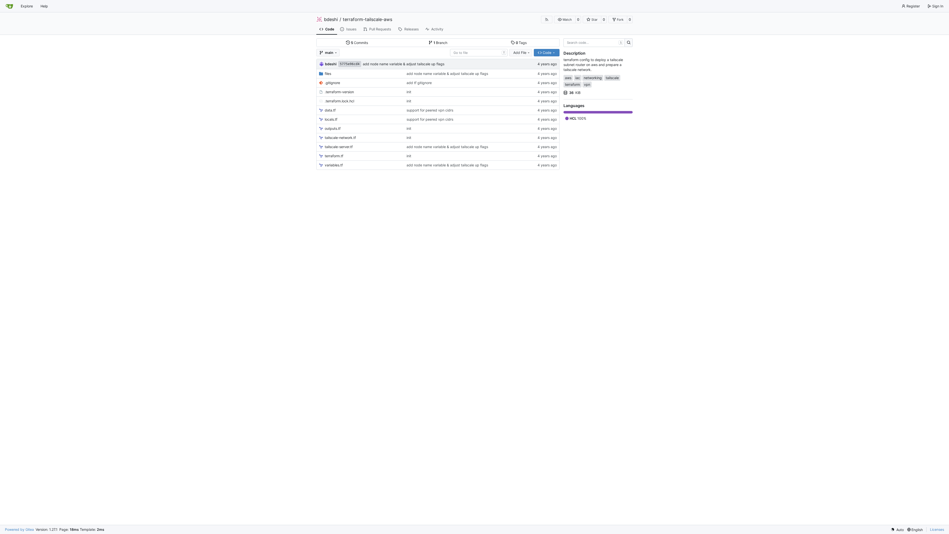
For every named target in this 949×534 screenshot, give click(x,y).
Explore (27, 6)
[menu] (897, 530)
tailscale (612, 78)
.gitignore (332, 83)
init (409, 92)
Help (44, 6)
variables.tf (334, 165)
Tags (521, 43)
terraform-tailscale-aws (367, 19)
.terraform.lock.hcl (339, 101)
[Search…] (629, 42)
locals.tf (331, 119)
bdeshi (331, 19)
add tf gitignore (419, 83)
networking (593, 78)
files (328, 73)
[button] (565, 19)
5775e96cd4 (350, 64)
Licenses (937, 529)
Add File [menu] (519, 52)
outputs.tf (333, 128)
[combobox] (479, 52)
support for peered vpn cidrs (430, 110)
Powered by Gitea (19, 529)
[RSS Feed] (546, 19)
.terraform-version (339, 92)
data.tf (330, 110)
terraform (572, 84)
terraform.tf (334, 156)
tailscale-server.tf (339, 147)
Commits (359, 43)
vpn (587, 84)
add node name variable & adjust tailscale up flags (403, 64)
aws (568, 78)
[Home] (9, 6)
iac (577, 78)
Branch (440, 43)
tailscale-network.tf (340, 137)
